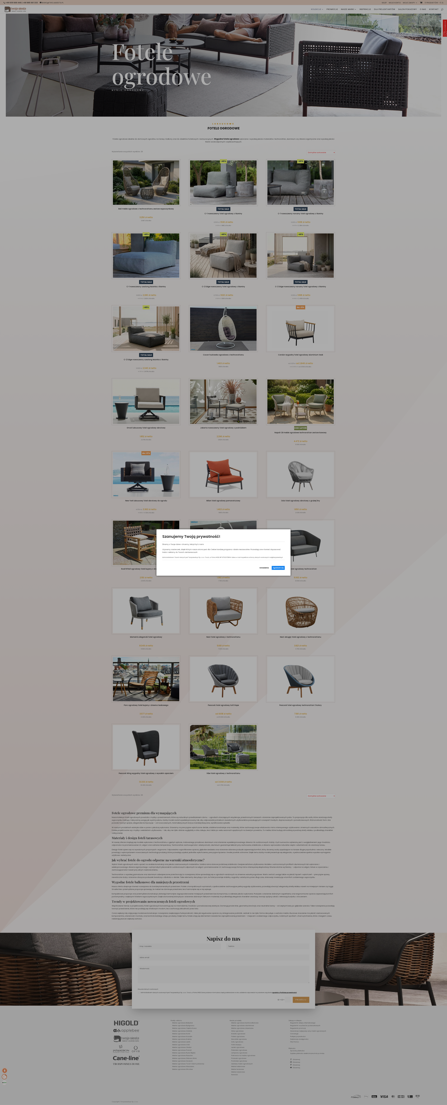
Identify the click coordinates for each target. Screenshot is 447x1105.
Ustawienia (264, 568)
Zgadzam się (278, 568)
